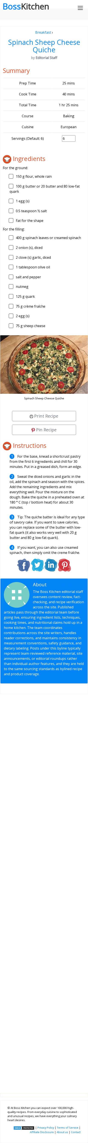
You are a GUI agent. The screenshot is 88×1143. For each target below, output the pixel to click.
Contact (76, 1132)
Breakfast (43, 32)
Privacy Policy (45, 1127)
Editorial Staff (63, 584)
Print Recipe (45, 416)
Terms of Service (67, 1127)
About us (62, 1132)
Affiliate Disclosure (42, 1132)
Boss (26, 6)
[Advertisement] (44, 890)
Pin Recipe (46, 430)
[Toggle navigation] (80, 8)
